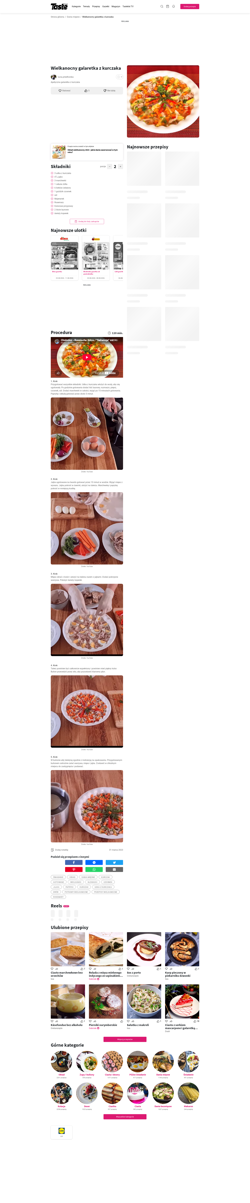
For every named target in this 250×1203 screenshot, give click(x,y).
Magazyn (116, 6)
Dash (167, 1031)
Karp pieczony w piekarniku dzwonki (177, 974)
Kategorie (76, 6)
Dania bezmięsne (163, 1106)
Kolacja (61, 1106)
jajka (56, 887)
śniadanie (58, 877)
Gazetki (105, 6)
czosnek (108, 882)
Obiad (62, 1074)
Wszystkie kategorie (125, 1117)
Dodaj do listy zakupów (88, 221)
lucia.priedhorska (66, 77)
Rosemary (58, 897)
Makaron (188, 1106)
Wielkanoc (75, 882)
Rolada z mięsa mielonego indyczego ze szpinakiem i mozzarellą (105, 974)
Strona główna (57, 17)
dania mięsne (88, 877)
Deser (87, 1106)
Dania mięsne (73, 17)
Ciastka (112, 1106)
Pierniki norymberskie (103, 1024)
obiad (72, 877)
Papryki (70, 887)
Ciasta (138, 1106)
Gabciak (92, 979)
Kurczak (84, 887)
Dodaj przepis (190, 6)
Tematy (86, 6)
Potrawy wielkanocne (76, 892)
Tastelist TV (128, 6)
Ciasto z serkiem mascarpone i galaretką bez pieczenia (180, 1026)
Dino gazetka (57, 271)
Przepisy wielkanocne (105, 892)
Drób (55, 892)
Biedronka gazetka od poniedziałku (91, 272)
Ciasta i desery (112, 1074)
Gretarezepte (133, 976)
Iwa (52, 979)
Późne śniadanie (137, 1074)
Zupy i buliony (87, 1074)
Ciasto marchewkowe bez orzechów (67, 974)
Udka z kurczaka (103, 887)
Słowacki (92, 882)
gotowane (58, 882)
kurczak (105, 877)
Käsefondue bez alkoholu (67, 1024)
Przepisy (96, 6)
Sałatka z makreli (138, 1024)
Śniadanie (188, 1074)
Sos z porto (134, 972)
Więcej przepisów (125, 1039)
